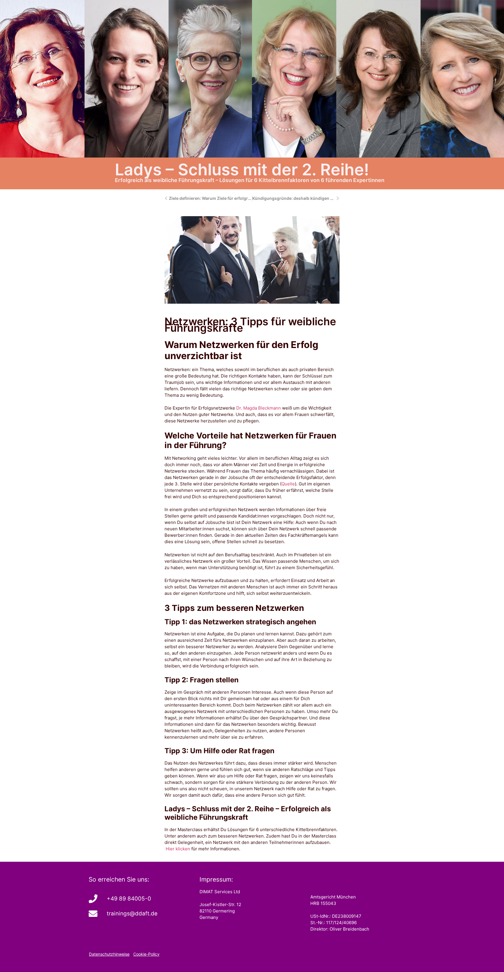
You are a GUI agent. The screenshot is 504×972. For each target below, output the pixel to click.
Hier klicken (177, 849)
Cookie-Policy (146, 954)
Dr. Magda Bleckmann (258, 408)
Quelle (288, 484)
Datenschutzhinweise (109, 954)
